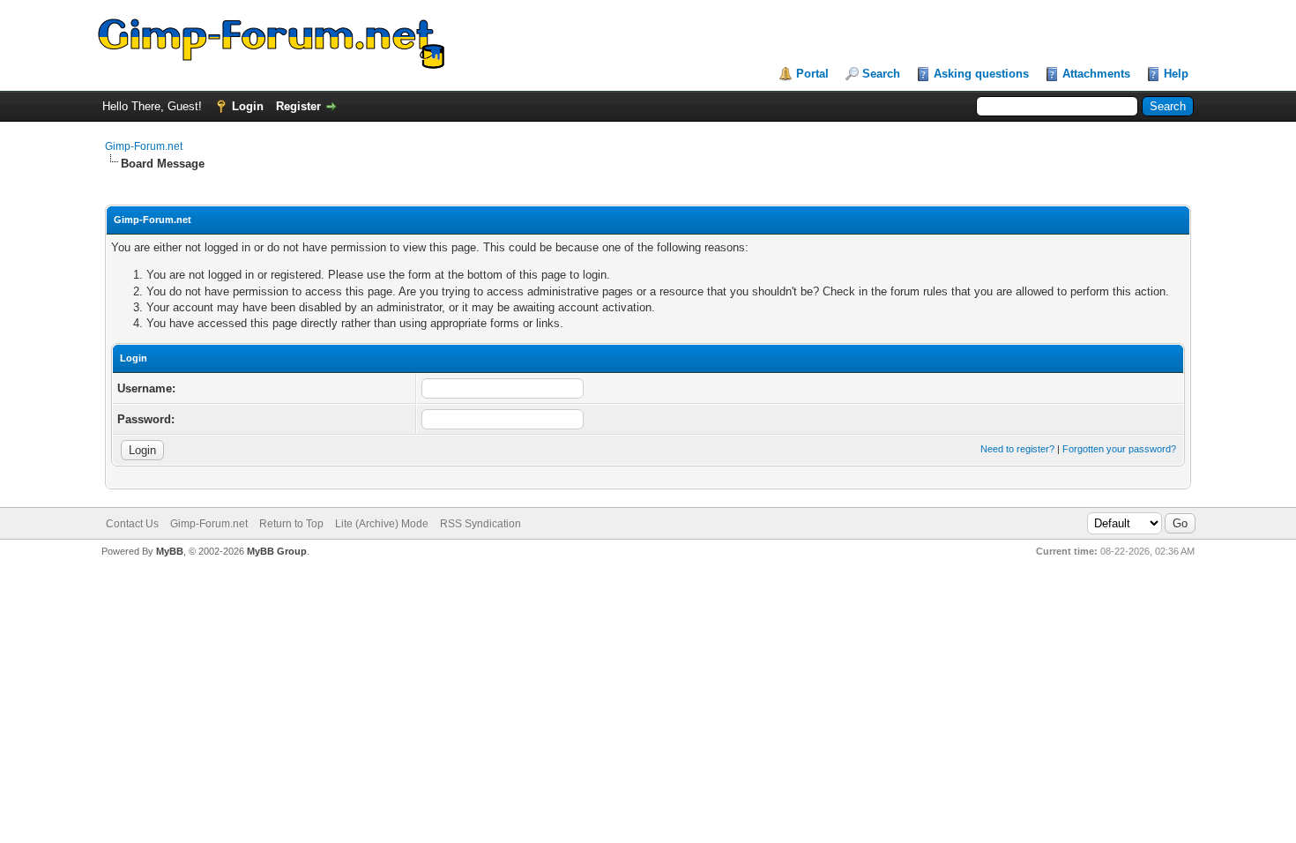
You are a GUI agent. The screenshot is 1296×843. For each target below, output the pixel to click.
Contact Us (132, 524)
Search (881, 73)
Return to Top (291, 524)
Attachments (1096, 73)
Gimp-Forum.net (143, 146)
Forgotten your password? (1119, 449)
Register (298, 106)
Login (248, 106)
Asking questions (981, 73)
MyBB (169, 551)
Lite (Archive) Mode (381, 524)
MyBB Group (277, 551)
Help (1176, 73)
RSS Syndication (480, 524)
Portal (812, 73)
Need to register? (1017, 449)
